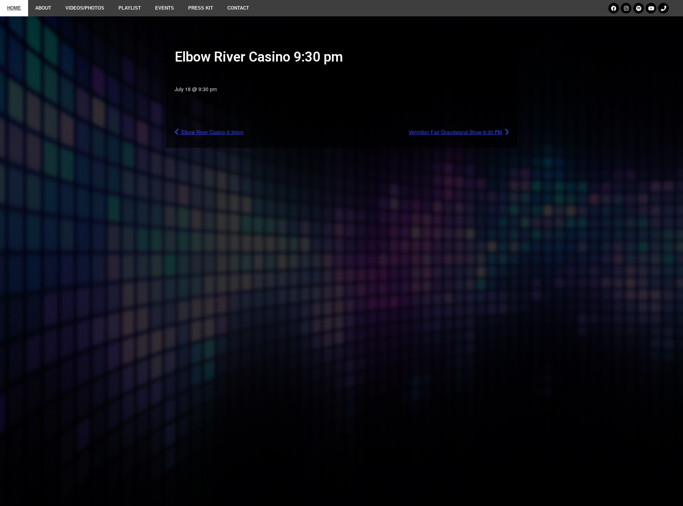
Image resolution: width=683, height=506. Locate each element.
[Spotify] (638, 8)
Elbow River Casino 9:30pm (212, 132)
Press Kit (200, 8)
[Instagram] (626, 8)
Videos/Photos (84, 8)
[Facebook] (613, 8)
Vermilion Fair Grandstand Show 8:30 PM (456, 132)
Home (14, 8)
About (43, 8)
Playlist (129, 8)
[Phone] (663, 8)
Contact (238, 8)
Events (164, 8)
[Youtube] (651, 8)
